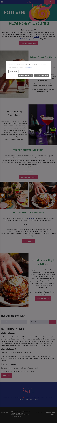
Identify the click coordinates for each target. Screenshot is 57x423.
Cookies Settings (13, 71)
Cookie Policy (29, 67)
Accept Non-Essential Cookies (41, 75)
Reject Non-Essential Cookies (25, 75)
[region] (28, 70)
